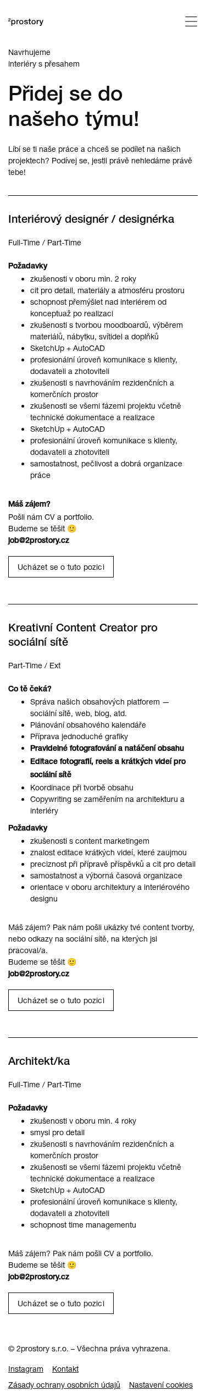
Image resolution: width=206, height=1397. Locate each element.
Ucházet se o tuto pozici (61, 566)
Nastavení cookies (161, 1384)
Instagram (25, 1368)
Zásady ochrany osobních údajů (64, 1384)
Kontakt (65, 1368)
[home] (25, 24)
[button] (191, 23)
